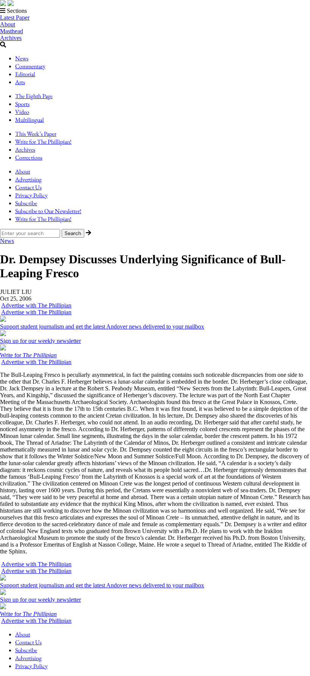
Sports (22, 104)
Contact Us (28, 187)
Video (22, 112)
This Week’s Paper (35, 134)
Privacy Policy (31, 195)
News (21, 58)
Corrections (28, 157)
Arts (20, 82)
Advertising (28, 179)
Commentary (30, 66)
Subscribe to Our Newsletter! (48, 211)
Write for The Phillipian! (43, 142)
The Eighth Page (34, 96)
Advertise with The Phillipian (36, 305)
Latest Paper (14, 17)
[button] (155, 11)
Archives (11, 38)
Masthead (11, 31)
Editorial (25, 74)
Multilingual (29, 120)
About (7, 24)
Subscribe (26, 203)
